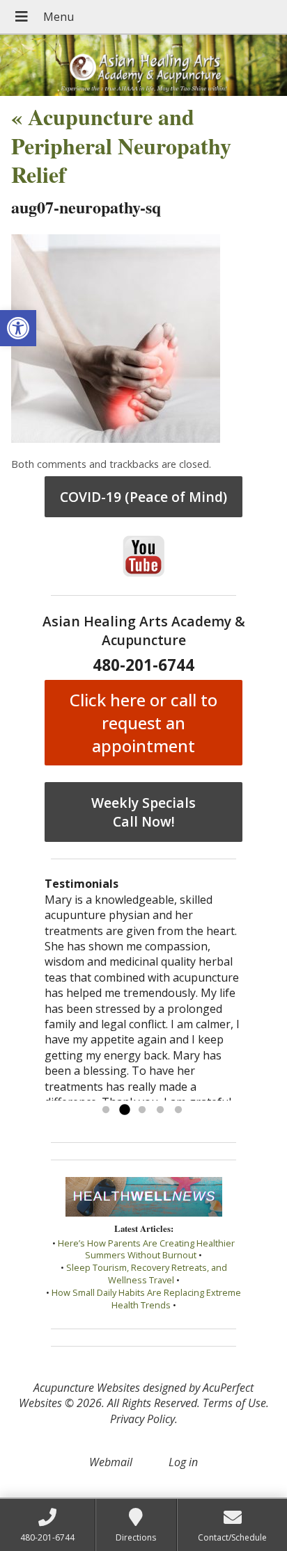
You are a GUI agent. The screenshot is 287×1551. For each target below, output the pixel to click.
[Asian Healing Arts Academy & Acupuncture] (143, 65)
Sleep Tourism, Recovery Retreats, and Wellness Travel (146, 1273)
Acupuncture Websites (86, 1387)
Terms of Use (234, 1403)
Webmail (110, 1462)
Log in (183, 1462)
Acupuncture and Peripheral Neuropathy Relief (121, 145)
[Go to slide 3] (142, 1110)
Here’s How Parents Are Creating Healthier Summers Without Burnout (146, 1249)
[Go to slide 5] (178, 1110)
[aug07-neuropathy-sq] (115, 438)
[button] (18, 328)
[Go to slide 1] (106, 1110)
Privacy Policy (142, 1419)
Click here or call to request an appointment (143, 722)
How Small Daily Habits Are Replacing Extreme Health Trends (146, 1298)
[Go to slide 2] (124, 1110)
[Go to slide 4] (160, 1110)
